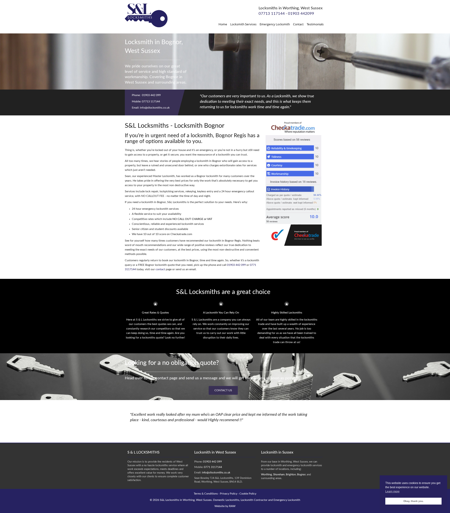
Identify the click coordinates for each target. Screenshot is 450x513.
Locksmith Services (243, 24)
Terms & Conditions (206, 493)
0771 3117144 (213, 467)
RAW (232, 506)
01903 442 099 (151, 95)
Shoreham (279, 474)
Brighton (291, 474)
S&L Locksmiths (169, 500)
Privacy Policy (228, 493)
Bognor (301, 474)
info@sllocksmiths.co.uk (155, 107)
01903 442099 (301, 13)
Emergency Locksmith (275, 24)
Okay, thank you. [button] (413, 501)
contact (160, 269)
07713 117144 (272, 13)
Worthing (266, 474)
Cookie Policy (247, 493)
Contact (298, 24)
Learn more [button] (392, 491)
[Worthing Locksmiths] (146, 15)
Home (222, 24)
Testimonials (315, 24)
